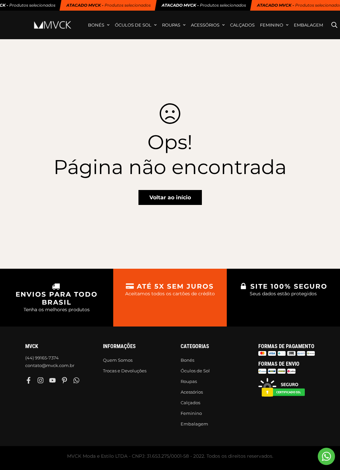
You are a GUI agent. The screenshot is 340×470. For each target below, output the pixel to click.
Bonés (96, 25)
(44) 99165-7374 (42, 357)
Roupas (171, 25)
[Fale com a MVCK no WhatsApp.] (326, 456)
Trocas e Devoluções (124, 370)
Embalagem (308, 25)
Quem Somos (117, 360)
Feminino (271, 25)
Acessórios (205, 25)
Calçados (242, 25)
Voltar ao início (170, 197)
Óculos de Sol (133, 25)
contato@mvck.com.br (49, 365)
